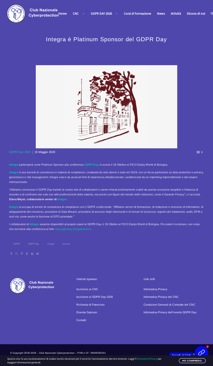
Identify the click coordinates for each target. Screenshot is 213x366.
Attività (176, 13)
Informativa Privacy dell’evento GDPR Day (170, 312)
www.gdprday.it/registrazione (73, 229)
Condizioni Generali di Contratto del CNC (169, 304)
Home (62, 13)
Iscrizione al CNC (87, 289)
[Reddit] (37, 253)
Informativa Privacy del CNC (161, 296)
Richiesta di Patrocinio (90, 304)
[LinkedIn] (32, 253)
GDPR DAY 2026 (101, 13)
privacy (66, 244)
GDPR (16, 244)
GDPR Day (91, 164)
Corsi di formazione (137, 13)
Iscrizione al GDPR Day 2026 (94, 296)
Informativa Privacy (155, 289)
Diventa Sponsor (86, 312)
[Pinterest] (21, 253)
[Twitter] (16, 253)
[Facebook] (11, 253)
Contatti (81, 320)
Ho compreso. (192, 360)
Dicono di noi (196, 13)
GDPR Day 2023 (20, 152)
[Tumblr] (27, 253)
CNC (76, 13)
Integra (13, 164)
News (161, 13)
